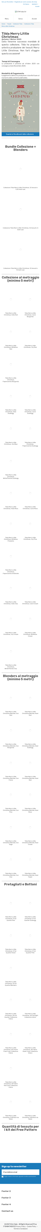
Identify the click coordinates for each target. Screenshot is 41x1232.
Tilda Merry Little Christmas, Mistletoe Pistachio (11, 539)
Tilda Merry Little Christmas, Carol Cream (30, 602)
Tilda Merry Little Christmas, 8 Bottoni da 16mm (30, 1117)
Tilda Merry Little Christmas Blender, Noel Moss (30, 810)
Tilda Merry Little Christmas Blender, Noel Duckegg (30, 745)
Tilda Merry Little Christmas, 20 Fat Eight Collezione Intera (30, 1015)
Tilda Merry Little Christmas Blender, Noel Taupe (30, 875)
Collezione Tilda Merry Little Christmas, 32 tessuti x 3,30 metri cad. (20, 188)
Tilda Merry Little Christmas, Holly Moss (10, 507)
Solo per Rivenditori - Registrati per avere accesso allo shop (19, 2)
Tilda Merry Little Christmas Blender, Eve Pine (11, 810)
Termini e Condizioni (21, 1229)
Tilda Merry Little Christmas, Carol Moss (30, 507)
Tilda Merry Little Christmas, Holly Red (11, 314)
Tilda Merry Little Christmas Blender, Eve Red (11, 713)
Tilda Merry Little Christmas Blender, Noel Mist (30, 778)
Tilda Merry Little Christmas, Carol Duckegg (30, 411)
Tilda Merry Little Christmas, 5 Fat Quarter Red (10, 918)
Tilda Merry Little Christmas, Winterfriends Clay (11, 666)
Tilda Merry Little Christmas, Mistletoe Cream (30, 634)
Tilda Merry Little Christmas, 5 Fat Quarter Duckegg (30, 918)
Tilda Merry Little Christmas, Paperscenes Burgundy (11, 379)
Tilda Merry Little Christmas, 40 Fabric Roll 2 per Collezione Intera (11, 1084)
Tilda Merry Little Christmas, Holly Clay (11, 602)
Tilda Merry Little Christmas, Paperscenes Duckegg (30, 444)
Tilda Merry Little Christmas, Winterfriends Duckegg (10, 476)
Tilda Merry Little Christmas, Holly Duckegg (10, 411)
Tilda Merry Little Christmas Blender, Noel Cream (30, 842)
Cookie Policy (31, 1226)
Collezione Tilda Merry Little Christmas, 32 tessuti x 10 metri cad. (20, 269)
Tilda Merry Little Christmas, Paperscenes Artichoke (11, 571)
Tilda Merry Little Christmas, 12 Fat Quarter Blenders (11, 983)
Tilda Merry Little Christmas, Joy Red (30, 346)
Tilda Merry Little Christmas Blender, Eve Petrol (11, 778)
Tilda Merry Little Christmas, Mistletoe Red (11, 347)
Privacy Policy (21, 1226)
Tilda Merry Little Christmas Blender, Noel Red (30, 713)
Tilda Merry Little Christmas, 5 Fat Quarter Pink (30, 951)
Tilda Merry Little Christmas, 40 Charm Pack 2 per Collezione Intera (10, 1050)
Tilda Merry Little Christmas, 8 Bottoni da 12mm (11, 1117)
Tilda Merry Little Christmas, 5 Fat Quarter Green (10, 951)
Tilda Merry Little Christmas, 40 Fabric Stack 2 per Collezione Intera (30, 1050)
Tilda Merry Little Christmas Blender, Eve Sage (11, 842)
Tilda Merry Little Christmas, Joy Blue (10, 443)
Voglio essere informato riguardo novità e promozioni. (20, 1176)
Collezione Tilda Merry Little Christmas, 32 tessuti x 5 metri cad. (20, 228)
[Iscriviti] (37, 1172)
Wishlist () (35, 4)
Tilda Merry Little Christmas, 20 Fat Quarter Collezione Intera (10, 1016)
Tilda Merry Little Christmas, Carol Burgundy (30, 314)
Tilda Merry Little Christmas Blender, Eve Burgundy (11, 745)
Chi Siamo (26, 4)
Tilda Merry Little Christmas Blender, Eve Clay (11, 875)
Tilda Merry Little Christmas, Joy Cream (10, 633)
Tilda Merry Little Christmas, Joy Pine (30, 538)
